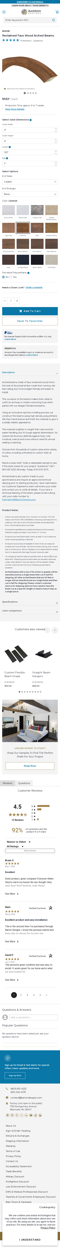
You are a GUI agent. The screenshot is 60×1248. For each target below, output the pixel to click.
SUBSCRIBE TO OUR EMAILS (30, 2)
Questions (38, 40)
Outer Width (7, 124)
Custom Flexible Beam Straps (15, 674)
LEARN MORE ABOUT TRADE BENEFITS (30, 5)
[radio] (43, 806)
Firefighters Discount (17, 1181)
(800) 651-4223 (18, 1088)
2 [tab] (22, 692)
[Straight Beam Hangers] (43, 654)
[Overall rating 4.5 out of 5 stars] (10, 40)
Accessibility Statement (19, 1166)
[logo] (31, 12)
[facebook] (17, 1115)
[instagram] (12, 1115)
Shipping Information (17, 1141)
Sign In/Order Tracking (18, 1130)
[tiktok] (35, 1115)
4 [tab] (27, 692)
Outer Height (7, 135)
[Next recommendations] (55, 630)
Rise (4, 158)
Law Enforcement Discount (21, 1186)
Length (6, 147)
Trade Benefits (14, 1171)
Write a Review (30, 851)
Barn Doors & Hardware (19, 1202)
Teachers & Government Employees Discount (31, 1197)
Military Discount (15, 1176)
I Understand (30, 1239)
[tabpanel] (16, 662)
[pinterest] (7, 1115)
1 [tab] (19, 692)
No (7, 277)
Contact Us (12, 1161)
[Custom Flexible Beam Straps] (16, 654)
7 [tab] (35, 692)
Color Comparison (12, 611)
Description (8, 372)
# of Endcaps (9, 188)
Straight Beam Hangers (41, 674)
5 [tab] (30, 692)
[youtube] (31, 1115)
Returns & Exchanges (17, 1136)
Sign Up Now (15, 1075)
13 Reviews (26, 40)
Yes (14, 277)
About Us (11, 1125)
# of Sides (7, 176)
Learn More (10, 339)
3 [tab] (24, 692)
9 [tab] (40, 692)
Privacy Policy (13, 1156)
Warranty (11, 1146)
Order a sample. (34, 287)
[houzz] (40, 1115)
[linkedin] (26, 1115)
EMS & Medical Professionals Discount (27, 1192)
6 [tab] (32, 692)
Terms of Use (13, 1151)
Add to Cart (32, 311)
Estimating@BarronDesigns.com (19, 499)
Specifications (10, 602)
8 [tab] (38, 692)
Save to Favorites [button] (30, 321)
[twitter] (21, 1115)
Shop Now (30, 766)
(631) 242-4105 (18, 1092)
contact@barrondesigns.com (26, 1097)
